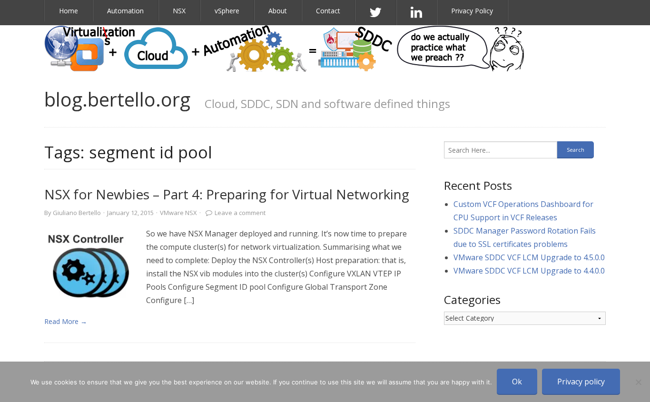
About (277, 10)
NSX (179, 10)
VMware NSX (178, 212)
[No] (638, 382)
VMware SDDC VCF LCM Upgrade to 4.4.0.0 (529, 270)
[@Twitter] (375, 12)
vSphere (227, 10)
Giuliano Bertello (77, 212)
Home (68, 10)
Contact (328, 10)
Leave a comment (240, 212)
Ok (517, 381)
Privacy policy (581, 381)
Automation (125, 10)
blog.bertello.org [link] (117, 99)
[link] (90, 265)
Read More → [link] (65, 321)
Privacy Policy (472, 10)
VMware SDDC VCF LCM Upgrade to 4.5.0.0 (529, 257)
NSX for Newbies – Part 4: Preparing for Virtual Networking (226, 194)
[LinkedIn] (416, 12)
